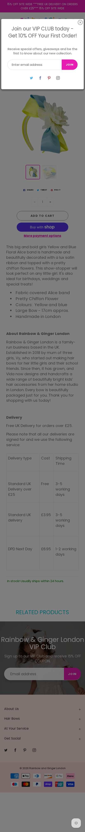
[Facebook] (40, 78)
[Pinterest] (49, 78)
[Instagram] (57, 78)
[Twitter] (31, 78)
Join (69, 65)
